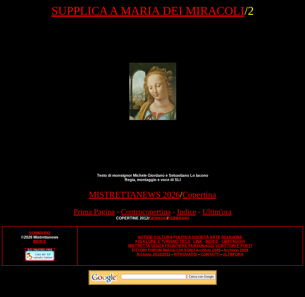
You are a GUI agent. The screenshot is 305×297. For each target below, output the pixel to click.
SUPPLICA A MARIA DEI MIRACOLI (147, 10)
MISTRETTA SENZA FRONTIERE (158, 246)
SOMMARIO (39, 233)
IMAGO (169, 250)
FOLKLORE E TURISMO (157, 242)
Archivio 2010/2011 (154, 254)
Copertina (199, 194)
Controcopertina (146, 211)
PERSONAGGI (201, 246)
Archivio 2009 (236, 250)
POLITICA (182, 237)
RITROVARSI (185, 254)
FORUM (155, 250)
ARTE (215, 237)
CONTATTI (210, 254)
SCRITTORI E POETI (233, 246)
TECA (185, 242)
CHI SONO (185, 250)
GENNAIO (158, 218)
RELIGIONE (231, 237)
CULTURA (163, 237)
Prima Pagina (94, 211)
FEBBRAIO (178, 218)
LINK (197, 242)
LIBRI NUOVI (233, 242)
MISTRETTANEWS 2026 (134, 194)
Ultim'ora (217, 211)
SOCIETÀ (200, 237)
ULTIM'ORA (233, 254)
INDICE (212, 242)
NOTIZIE (145, 237)
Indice (186, 211)
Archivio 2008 (208, 250)
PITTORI (139, 250)
